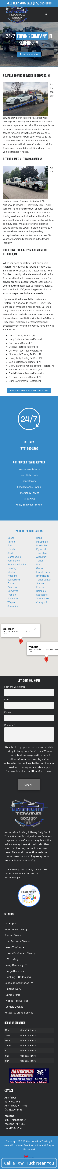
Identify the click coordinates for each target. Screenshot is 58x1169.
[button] (21, 642)
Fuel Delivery (13, 988)
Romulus (41, 590)
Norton (11, 541)
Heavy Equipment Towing (29, 504)
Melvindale (42, 541)
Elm (9, 545)
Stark (10, 552)
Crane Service (29, 480)
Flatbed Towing (13, 935)
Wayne (11, 602)
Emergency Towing (29, 492)
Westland (12, 575)
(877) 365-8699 (42, 3)
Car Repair (10, 923)
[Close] (35, 628)
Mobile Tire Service (17, 1000)
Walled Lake (43, 598)
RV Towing (29, 498)
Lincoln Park (43, 571)
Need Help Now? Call (20, 3)
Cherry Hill (41, 602)
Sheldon (40, 583)
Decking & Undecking (18, 976)
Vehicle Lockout (15, 1006)
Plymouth (12, 598)
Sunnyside (12, 605)
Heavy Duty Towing (29, 474)
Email (7, 699)
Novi (38, 564)
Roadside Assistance (29, 468)
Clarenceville (14, 556)
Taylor (39, 560)
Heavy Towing (12, 947)
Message (9, 725)
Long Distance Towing (29, 486)
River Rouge (42, 575)
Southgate (42, 594)
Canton (40, 568)
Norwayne (12, 590)
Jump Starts (13, 994)
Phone (8, 712)
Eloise (10, 583)
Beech (10, 537)
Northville (41, 545)
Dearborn (12, 587)
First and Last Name (15, 686)
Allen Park (41, 556)
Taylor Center (43, 579)
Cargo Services (15, 971)
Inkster (11, 571)
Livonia (11, 549)
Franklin (11, 594)
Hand (39, 537)
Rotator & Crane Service (18, 1012)
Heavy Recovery (13, 965)
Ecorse (40, 587)
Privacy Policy (17, 873)
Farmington (13, 560)
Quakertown (14, 579)
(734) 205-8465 (13, 1109)
